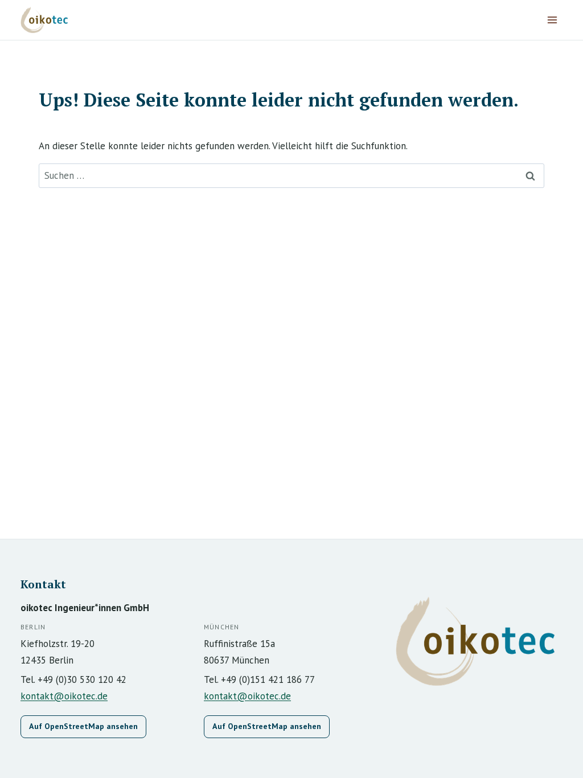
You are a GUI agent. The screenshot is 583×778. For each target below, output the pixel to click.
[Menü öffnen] (552, 19)
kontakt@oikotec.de (64, 696)
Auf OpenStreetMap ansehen (83, 726)
